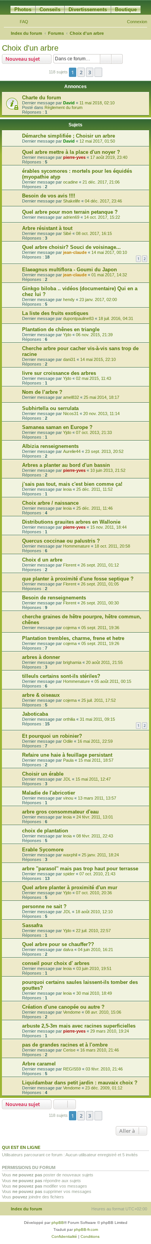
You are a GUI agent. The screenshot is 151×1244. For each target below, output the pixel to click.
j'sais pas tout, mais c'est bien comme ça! (72, 484)
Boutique (126, 9)
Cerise (69, 1050)
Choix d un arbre (42, 560)
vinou (68, 798)
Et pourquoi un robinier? (52, 736)
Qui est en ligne (21, 1147)
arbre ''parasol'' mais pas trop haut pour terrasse (80, 868)
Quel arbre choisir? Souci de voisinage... (71, 247)
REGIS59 (72, 1069)
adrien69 (71, 217)
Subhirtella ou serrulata (50, 408)
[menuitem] (20, 21)
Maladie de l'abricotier (48, 793)
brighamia (72, 662)
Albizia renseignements (50, 446)
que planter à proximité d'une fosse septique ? (78, 579)
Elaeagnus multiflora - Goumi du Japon (69, 269)
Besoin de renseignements (54, 598)
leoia (67, 489)
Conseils (49, 9)
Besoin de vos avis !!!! (48, 196)
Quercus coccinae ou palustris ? (61, 541)
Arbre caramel (39, 1064)
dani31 (69, 359)
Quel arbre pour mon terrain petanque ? (70, 212)
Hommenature (76, 546)
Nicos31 (71, 413)
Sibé (67, 233)
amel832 (71, 397)
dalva (68, 949)
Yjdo (67, 334)
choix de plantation (45, 831)
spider (69, 873)
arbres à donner (41, 657)
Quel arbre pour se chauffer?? (58, 944)
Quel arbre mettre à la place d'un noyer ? (71, 152)
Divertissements (88, 9)
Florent (69, 565)
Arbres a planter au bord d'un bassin (66, 465)
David (69, 102)
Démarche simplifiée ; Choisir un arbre (68, 136)
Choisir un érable (42, 774)
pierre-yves (74, 157)
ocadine (70, 182)
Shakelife (71, 201)
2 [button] (81, 72)
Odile (68, 741)
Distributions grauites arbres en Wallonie (71, 522)
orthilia (69, 719)
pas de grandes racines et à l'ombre (65, 1045)
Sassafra (32, 925)
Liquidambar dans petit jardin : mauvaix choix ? (79, 1083)
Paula (68, 760)
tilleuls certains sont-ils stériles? (61, 676)
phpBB (57, 1222)
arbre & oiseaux (41, 695)
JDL (67, 779)
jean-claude (75, 252)
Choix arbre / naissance (50, 503)
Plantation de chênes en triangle (61, 329)
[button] (98, 72)
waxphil (70, 855)
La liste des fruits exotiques (55, 313)
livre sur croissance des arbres (59, 373)
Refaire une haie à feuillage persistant (67, 755)
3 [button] (89, 72)
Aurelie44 (72, 451)
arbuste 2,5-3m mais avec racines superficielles (79, 1026)
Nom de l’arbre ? (42, 392)
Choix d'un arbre (30, 48)
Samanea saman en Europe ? (57, 427)
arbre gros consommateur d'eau (60, 812)
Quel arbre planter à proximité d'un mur (69, 887)
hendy (69, 299)
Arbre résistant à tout (47, 228)
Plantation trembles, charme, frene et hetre (73, 638)
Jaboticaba (35, 714)
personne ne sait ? (44, 906)
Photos (22, 9)
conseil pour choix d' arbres (55, 963)
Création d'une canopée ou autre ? (63, 1007)
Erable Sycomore (42, 850)
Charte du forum (41, 97)
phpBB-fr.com (86, 1229)
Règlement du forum (63, 107)
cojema (70, 627)
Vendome (72, 1012)
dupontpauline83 (78, 318)
